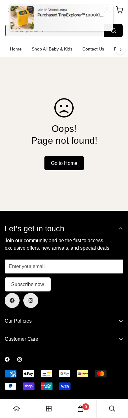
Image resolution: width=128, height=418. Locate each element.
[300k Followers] (12, 300)
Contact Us (93, 48)
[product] (16, 408)
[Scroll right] (121, 50)
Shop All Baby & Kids (52, 48)
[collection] (49, 409)
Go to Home (64, 163)
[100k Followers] (30, 300)
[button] (80, 409)
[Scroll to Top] (117, 385)
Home (16, 48)
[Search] (113, 30)
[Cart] (119, 10)
